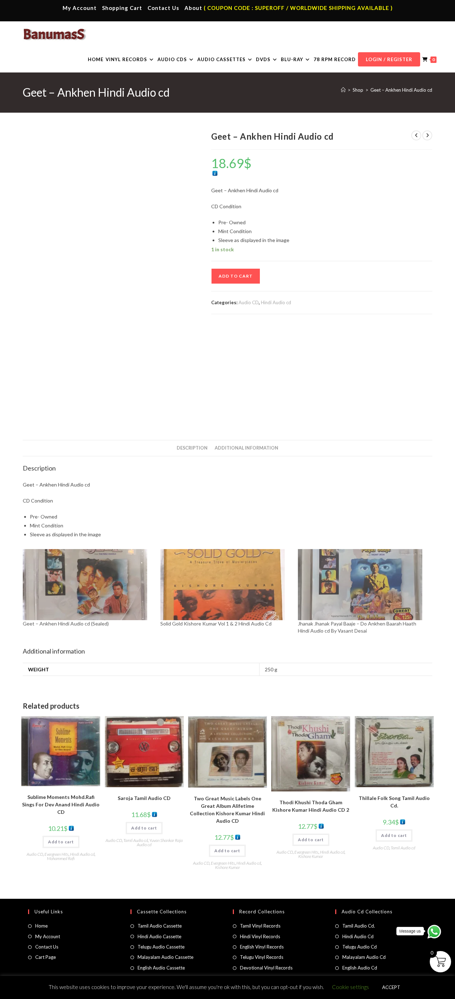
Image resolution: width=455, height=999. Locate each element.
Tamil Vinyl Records (260, 926)
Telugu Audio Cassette (161, 947)
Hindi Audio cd (276, 302)
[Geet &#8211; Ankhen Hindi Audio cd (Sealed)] (88, 584)
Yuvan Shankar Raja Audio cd (160, 842)
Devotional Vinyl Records (266, 968)
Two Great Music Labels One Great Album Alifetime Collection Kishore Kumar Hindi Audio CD (227, 809)
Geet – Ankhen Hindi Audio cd (401, 90)
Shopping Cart (122, 8)
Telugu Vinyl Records (261, 957)
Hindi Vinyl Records (260, 936)
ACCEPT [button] (391, 987)
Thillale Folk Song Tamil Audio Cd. (394, 802)
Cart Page (45, 957)
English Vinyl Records (262, 947)
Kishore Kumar (227, 867)
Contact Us (163, 8)
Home (41, 926)
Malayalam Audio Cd (364, 957)
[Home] (343, 90)
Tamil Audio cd (135, 840)
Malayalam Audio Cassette (165, 957)
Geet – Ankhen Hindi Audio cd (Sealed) (66, 624)
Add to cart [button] (61, 841)
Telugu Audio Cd (359, 947)
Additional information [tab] (246, 448)
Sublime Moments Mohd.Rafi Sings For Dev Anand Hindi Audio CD (61, 804)
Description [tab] (192, 448)
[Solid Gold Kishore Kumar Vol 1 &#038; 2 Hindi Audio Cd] (225, 584)
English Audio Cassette (161, 968)
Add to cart (236, 276)
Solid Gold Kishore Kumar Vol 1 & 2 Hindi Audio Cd (216, 624)
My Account (80, 8)
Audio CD (249, 302)
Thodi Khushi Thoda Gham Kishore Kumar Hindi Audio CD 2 (310, 806)
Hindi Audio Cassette (159, 936)
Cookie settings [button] (350, 987)
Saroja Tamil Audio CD (144, 798)
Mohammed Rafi (61, 858)
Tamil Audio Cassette (160, 926)
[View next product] (427, 135)
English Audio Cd (359, 968)
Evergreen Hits (56, 854)
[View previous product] (416, 135)
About (193, 8)
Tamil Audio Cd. (358, 926)
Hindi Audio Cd (358, 936)
